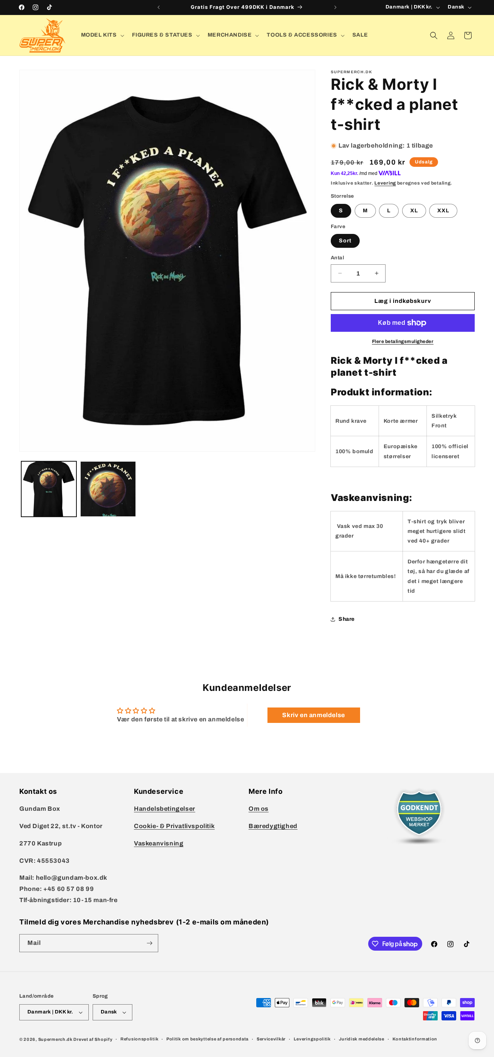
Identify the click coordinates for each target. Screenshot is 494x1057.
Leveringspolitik (312, 1039)
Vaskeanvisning (158, 843)
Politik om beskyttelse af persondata (207, 1039)
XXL (443, 210)
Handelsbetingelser (164, 808)
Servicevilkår (271, 1039)
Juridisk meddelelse (361, 1039)
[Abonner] (149, 943)
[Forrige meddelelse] (158, 7)
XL (414, 210)
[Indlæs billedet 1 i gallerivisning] (48, 488)
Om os (259, 808)
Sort (345, 241)
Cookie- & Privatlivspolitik (174, 826)
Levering (385, 183)
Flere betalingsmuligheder (403, 341)
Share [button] (346, 619)
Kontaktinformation (415, 1039)
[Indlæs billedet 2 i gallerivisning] (107, 488)
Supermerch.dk (55, 1039)
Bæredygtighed (273, 826)
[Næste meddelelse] (335, 7)
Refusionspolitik (139, 1039)
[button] (101, 35)
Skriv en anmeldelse (313, 715)
